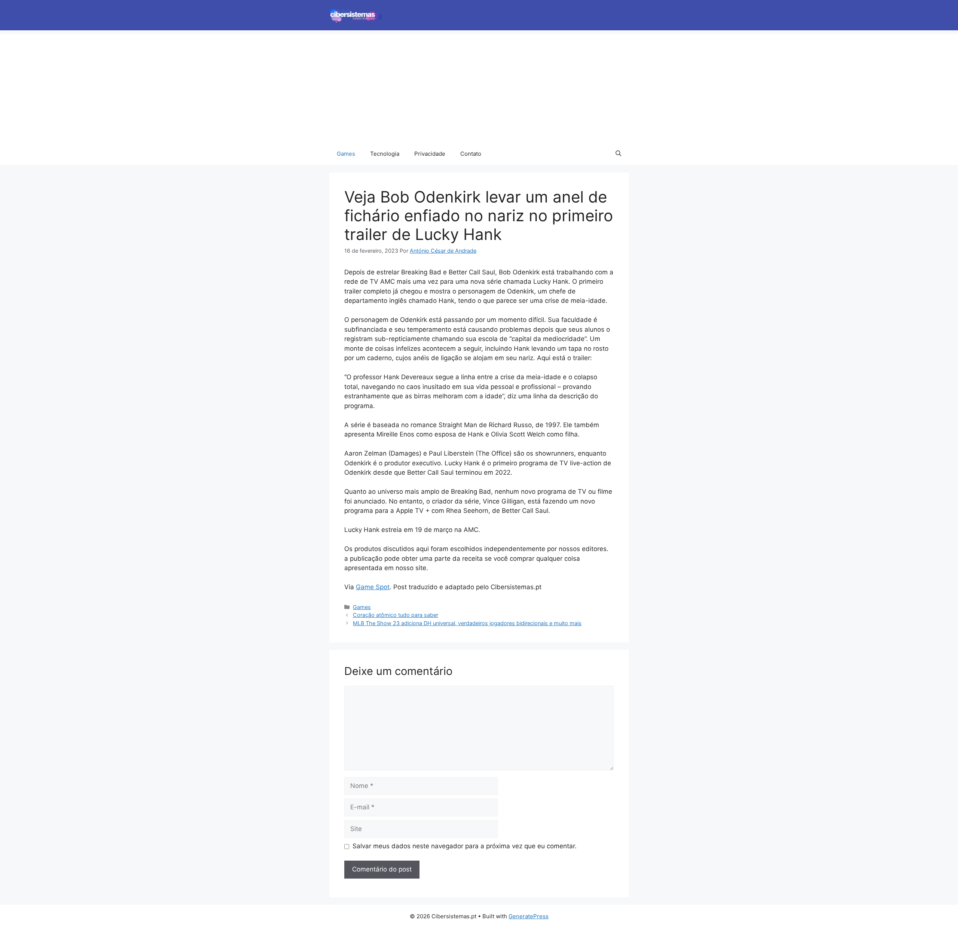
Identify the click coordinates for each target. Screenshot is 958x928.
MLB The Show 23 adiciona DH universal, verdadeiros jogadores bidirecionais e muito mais (467, 623)
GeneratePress (529, 916)
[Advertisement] (479, 86)
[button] (618, 154)
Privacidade (429, 153)
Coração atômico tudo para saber (395, 615)
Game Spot (373, 587)
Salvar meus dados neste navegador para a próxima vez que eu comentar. (465, 846)
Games (346, 153)
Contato (470, 153)
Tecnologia (384, 153)
